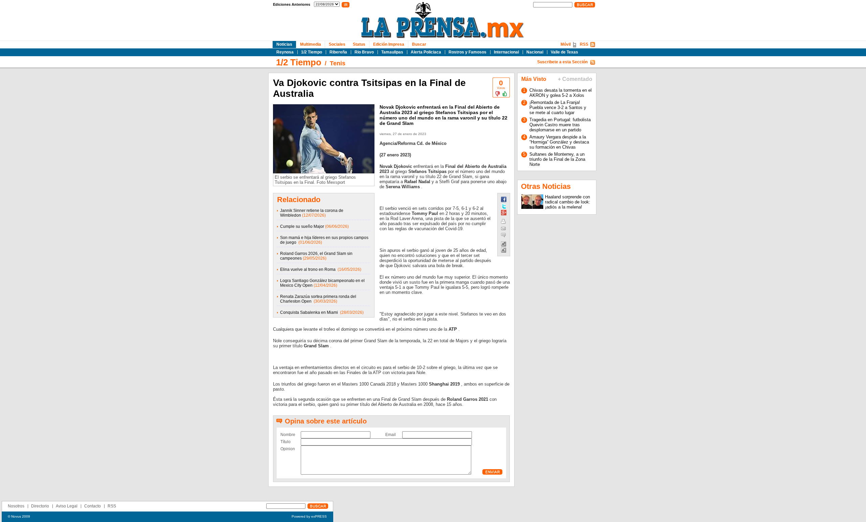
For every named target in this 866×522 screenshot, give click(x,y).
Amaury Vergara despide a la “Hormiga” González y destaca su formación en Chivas (559, 142)
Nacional (534, 52)
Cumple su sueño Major (302, 226)
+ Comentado (575, 79)
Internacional (506, 52)
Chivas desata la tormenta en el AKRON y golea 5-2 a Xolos (560, 93)
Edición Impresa (388, 44)
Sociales (337, 44)
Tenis (337, 63)
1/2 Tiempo (311, 52)
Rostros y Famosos (467, 52)
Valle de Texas (564, 52)
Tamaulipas (392, 52)
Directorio (40, 506)
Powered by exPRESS (309, 516)
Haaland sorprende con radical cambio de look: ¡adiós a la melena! (567, 202)
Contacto (92, 506)
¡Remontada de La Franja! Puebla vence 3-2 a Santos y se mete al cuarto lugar (557, 107)
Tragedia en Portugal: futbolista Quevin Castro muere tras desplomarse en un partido (560, 124)
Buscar (419, 44)
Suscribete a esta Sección (562, 62)
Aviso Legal (66, 506)
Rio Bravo (364, 52)
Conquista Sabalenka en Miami (309, 312)
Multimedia (310, 44)
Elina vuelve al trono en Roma (308, 269)
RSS (584, 44)
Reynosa (285, 52)
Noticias (284, 44)
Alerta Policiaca (426, 52)
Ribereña (338, 52)
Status (359, 44)
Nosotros (16, 506)
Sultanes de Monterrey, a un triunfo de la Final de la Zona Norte (557, 159)
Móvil (566, 44)
